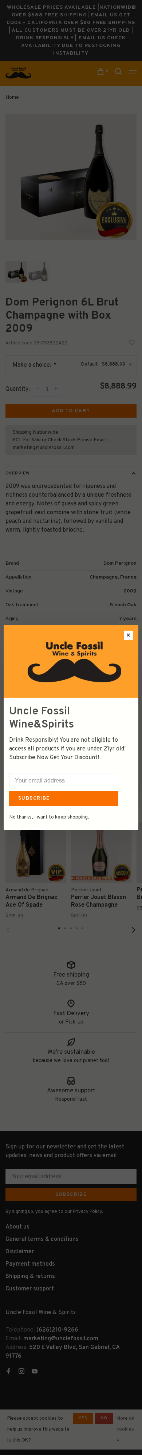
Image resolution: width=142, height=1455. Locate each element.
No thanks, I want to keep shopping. (49, 817)
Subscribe (34, 798)
